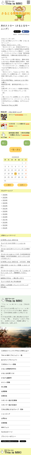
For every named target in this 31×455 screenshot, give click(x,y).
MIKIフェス (5, 427)
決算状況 (4, 396)
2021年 (5, 208)
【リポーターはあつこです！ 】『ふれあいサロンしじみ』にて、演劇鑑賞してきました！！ (15, 273)
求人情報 (4, 387)
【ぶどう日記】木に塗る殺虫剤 (11, 281)
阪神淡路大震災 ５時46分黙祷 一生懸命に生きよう (20, 135)
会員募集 (4, 391)
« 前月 (9, 185)
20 (15, 173)
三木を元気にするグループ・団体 (12, 409)
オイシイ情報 (5, 382)
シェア (26, 31)
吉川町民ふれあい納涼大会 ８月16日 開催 (15, 262)
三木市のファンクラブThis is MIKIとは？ (15, 351)
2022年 (5, 206)
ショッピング (5, 414)
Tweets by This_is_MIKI (9, 105)
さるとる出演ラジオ (7, 373)
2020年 (5, 211)
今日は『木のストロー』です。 (11, 45)
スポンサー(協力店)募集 (9, 400)
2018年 (5, 217)
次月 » (22, 185)
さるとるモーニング (15, 112)
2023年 (5, 203)
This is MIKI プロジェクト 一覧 (11, 355)
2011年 (5, 228)
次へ (27, 143)
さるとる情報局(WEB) (15, 13)
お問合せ (4, 418)
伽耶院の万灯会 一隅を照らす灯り (12, 278)
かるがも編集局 (6, 378)
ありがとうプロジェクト (9, 360)
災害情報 (4, 423)
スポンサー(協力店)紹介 (9, 405)
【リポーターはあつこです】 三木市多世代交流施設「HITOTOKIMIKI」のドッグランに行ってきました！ (15, 256)
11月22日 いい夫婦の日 (19, 125)
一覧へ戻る (15, 150)
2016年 (5, 222)
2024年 (5, 200)
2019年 (5, 214)
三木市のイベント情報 (8, 364)
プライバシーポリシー (8, 436)
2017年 (5, 219)
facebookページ (6, 432)
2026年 (5, 194)
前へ (4, 143)
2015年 (5, 225)
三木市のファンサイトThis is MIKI (11, 452)
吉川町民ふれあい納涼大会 (9, 240)
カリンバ (18, 114)
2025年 (5, 197)
